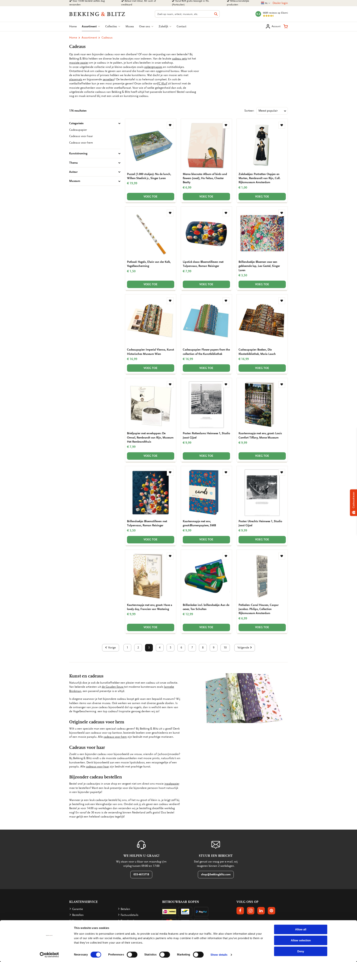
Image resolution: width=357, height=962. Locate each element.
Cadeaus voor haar (81, 136)
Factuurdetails (129, 915)
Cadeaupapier (78, 129)
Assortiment (91, 26)
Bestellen (78, 915)
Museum (74, 181)
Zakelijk (164, 26)
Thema (73, 162)
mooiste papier (78, 62)
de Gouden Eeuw (112, 686)
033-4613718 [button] (141, 874)
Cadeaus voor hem (81, 142)
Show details (218, 954)
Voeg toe (150, 196)
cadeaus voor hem (115, 736)
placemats (75, 79)
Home (73, 26)
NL (265, 3)
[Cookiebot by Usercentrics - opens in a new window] (49, 955)
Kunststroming (78, 153)
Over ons (145, 26)
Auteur (73, 172)
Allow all (300, 929)
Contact (181, 26)
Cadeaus (107, 37)
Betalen (125, 909)
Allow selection (301, 940)
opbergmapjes (153, 67)
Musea (130, 26)
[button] (285, 26)
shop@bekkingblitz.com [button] (216, 874)
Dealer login (280, 3)
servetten (108, 79)
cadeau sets (179, 58)
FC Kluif (162, 83)
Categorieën (76, 123)
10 (225, 647)
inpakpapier (171, 783)
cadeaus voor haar (97, 766)
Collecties (111, 26)
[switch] (132, 955)
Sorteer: (249, 110)
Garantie (77, 909)
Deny (300, 951)
